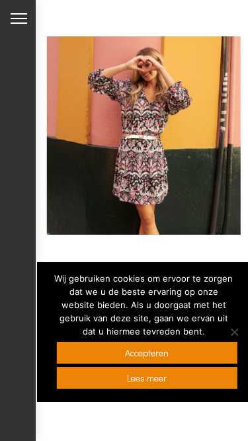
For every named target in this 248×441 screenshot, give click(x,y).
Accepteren (147, 352)
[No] (233, 332)
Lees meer (147, 378)
